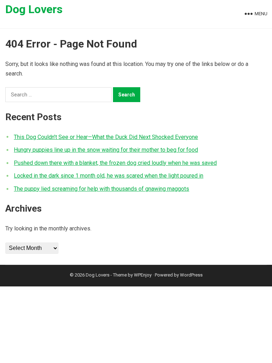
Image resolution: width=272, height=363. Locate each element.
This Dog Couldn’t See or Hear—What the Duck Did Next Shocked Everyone (106, 137)
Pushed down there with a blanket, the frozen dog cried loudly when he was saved (115, 163)
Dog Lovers (34, 9)
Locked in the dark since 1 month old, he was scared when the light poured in (108, 175)
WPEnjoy (143, 275)
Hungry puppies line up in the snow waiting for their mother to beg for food (106, 149)
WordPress (191, 275)
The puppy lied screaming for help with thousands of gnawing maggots (101, 188)
